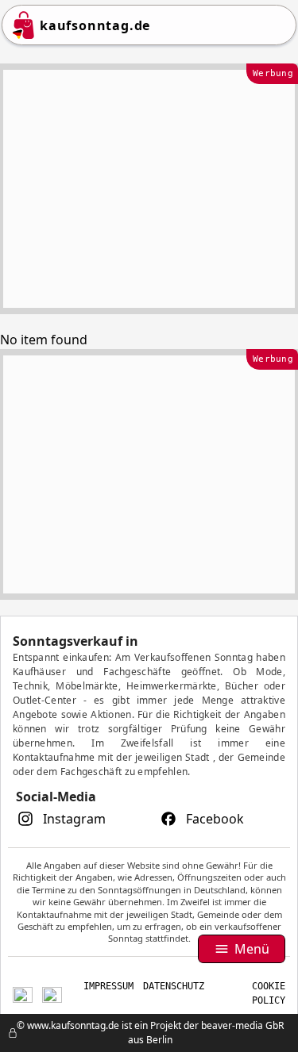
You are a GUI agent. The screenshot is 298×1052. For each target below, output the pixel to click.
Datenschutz (173, 986)
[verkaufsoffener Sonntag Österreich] (52, 993)
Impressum (108, 986)
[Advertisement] (149, 189)
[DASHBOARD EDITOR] (5, 1033)
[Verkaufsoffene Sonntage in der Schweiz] (22, 993)
